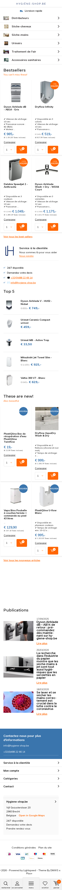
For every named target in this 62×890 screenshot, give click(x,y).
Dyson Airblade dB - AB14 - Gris (15, 108)
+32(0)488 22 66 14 (22, 277)
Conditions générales (24, 847)
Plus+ (29, 873)
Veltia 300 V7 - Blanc (33, 377)
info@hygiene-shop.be (23, 282)
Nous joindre (26, 255)
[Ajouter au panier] (22, 149)
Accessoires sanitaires (26, 60)
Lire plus (42, 643)
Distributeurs (20, 18)
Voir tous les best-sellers (17, 236)
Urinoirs (17, 43)
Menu (31, 888)
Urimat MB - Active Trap (35, 340)
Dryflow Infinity (44, 106)
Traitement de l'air (24, 51)
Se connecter (17, 888)
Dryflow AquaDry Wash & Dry (45, 434)
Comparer (10, 142)
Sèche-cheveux (21, 26)
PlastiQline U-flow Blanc (45, 512)
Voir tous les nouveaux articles (21, 560)
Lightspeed (29, 870)
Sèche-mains (20, 34)
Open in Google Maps (32, 815)
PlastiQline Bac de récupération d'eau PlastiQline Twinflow (15, 437)
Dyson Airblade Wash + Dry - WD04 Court (47, 187)
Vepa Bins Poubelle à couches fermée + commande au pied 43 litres (15, 514)
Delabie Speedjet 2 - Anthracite (16, 185)
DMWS (54, 870)
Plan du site (45, 847)
